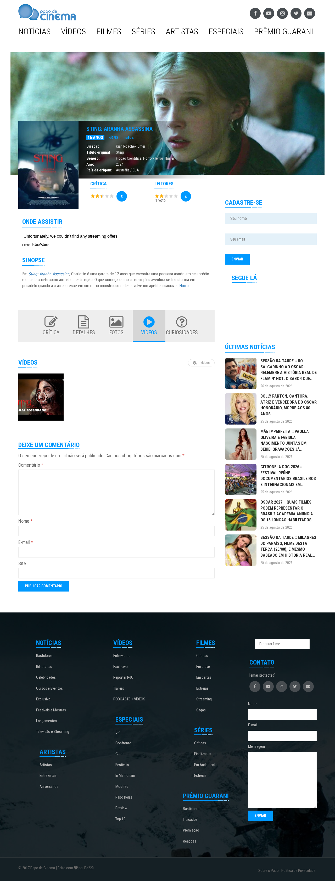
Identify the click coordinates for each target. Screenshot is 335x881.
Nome (25, 521)
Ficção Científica (129, 158)
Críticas (202, 655)
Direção (92, 146)
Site (22, 563)
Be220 (89, 868)
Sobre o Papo (268, 870)
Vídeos (73, 31)
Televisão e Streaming (52, 731)
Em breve (203, 666)
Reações (189, 841)
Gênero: (93, 158)
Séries (143, 31)
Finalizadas (202, 753)
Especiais (226, 31)
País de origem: (99, 170)
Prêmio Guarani (283, 31)
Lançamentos (46, 720)
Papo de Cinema (42, 868)
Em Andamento (205, 764)
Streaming (204, 699)
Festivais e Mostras (51, 710)
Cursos (120, 753)
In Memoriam (125, 775)
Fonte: (26, 244)
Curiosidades (182, 332)
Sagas (201, 710)
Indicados (190, 819)
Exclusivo (43, 699)
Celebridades (46, 677)
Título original (98, 152)
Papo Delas (123, 797)
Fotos (116, 332)
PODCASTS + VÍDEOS (129, 699)
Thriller (169, 158)
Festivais (122, 764)
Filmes (108, 31)
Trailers (118, 688)
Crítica (51, 332)
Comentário (30, 465)
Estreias (202, 688)
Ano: (90, 164)
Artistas (182, 31)
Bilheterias (44, 666)
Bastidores (44, 655)
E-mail (25, 542)
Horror (184, 285)
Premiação (191, 830)
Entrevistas (48, 775)
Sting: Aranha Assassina (119, 129)
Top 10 (120, 819)
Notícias (34, 31)
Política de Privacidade (298, 870)
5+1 (118, 732)
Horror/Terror (153, 158)
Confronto (123, 743)
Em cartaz (203, 677)
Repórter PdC (123, 677)
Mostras (121, 786)
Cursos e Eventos (49, 688)
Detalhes (83, 332)
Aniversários (49, 786)
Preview (121, 808)
